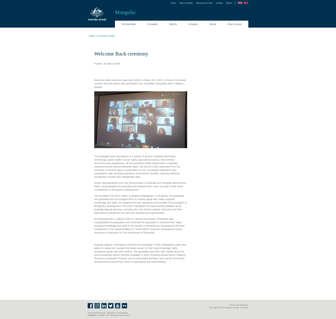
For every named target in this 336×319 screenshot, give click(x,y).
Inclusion (193, 24)
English (240, 3)
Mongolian (246, 3)
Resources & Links (204, 3)
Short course (235, 24)
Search (229, 3)
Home (173, 3)
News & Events (186, 3)
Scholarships (129, 24)
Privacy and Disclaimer (238, 305)
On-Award (152, 24)
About (213, 24)
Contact (219, 3)
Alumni (173, 24)
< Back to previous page (101, 35)
